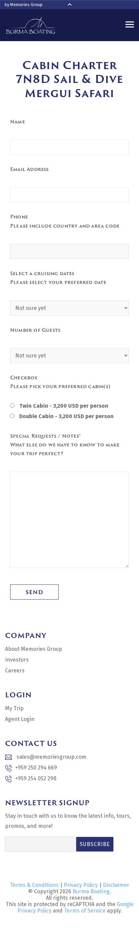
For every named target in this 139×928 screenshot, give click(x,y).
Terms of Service (85, 910)
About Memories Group (33, 649)
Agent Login (19, 719)
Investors (17, 660)
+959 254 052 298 (35, 778)
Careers (15, 670)
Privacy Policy (81, 885)
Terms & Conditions (34, 885)
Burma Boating (91, 891)
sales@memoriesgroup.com (50, 757)
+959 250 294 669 (36, 767)
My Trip (14, 708)
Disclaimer (116, 885)
